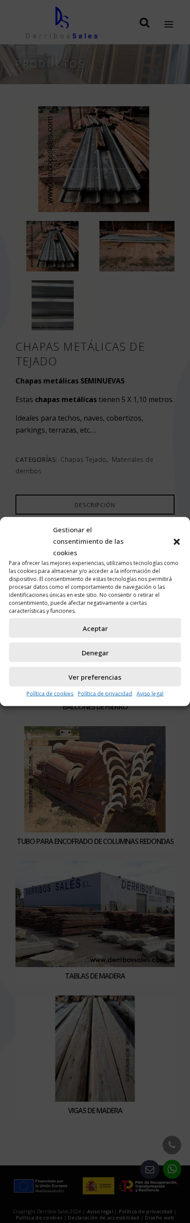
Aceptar (95, 627)
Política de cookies (50, 693)
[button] (176, 541)
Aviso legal (150, 693)
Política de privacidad (105, 693)
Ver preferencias (95, 676)
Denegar (95, 652)
